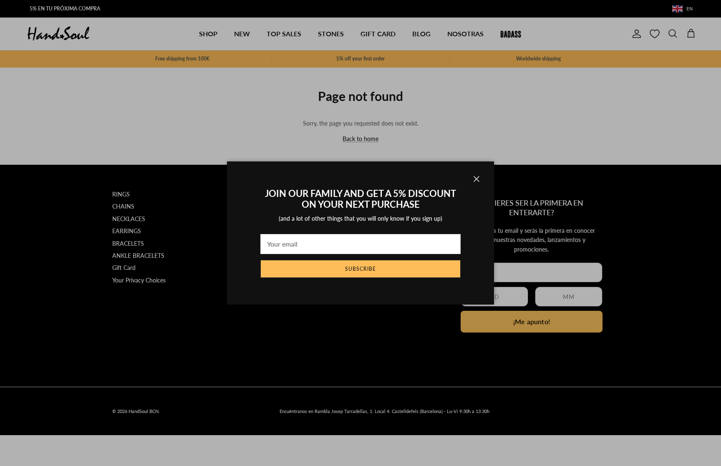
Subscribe (360, 269)
